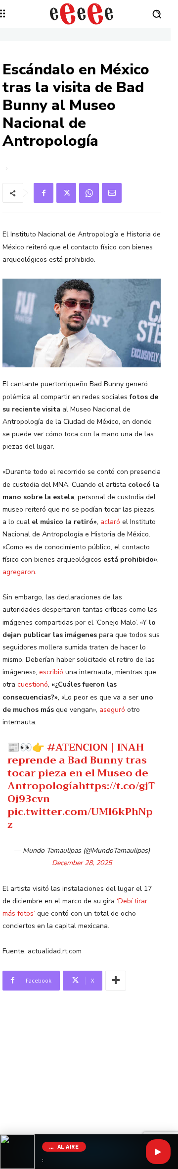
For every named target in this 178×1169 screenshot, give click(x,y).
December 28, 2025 (82, 863)
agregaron (18, 572)
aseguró (112, 709)
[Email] (112, 193)
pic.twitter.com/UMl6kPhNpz (80, 818)
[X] (66, 193)
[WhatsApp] (89, 193)
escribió (51, 672)
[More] (115, 981)
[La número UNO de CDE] (81, 13)
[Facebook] (43, 193)
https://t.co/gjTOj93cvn (81, 792)
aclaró (110, 521)
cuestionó (32, 684)
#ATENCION (77, 747)
